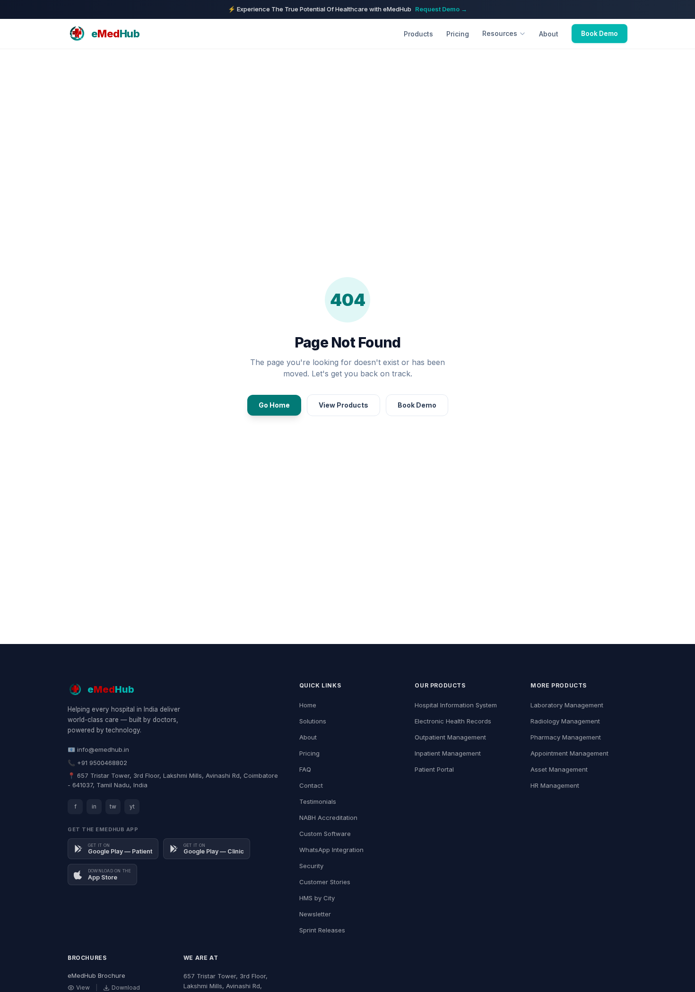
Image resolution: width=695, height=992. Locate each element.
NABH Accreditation (328, 817)
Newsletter (315, 914)
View (83, 987)
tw (113, 806)
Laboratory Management (566, 705)
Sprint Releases (322, 930)
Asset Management (559, 769)
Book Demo (599, 33)
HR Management (554, 785)
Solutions (312, 721)
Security (311, 866)
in (94, 806)
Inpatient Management (448, 753)
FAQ (305, 769)
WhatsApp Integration (331, 849)
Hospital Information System (456, 705)
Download (126, 987)
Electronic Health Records (453, 721)
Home (307, 705)
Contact (311, 785)
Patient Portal (434, 769)
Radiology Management (565, 721)
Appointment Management (569, 753)
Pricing (457, 34)
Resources (499, 33)
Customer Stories (324, 882)
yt (132, 806)
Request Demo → (441, 9)
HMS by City (317, 898)
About (548, 34)
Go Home (274, 405)
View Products (343, 405)
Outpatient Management (450, 737)
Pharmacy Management (565, 737)
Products (418, 34)
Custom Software (325, 833)
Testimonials (317, 801)
